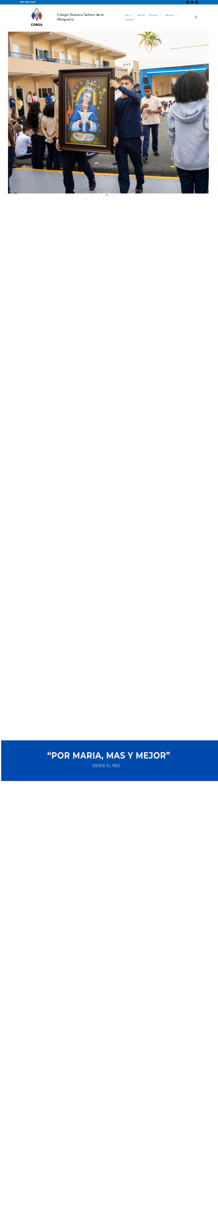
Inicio (127, 15)
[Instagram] (196, 2)
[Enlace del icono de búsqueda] (196, 17)
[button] (11, 112)
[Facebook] (187, 2)
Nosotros (153, 15)
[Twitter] (192, 2)
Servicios (169, 15)
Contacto (129, 20)
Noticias (141, 15)
